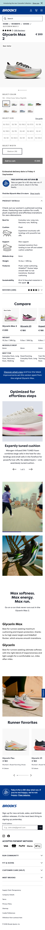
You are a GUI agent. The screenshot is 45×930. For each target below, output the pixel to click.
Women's (15, 24)
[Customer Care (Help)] (22, 870)
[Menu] (41, 10)
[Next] (31, 469)
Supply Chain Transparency (11, 890)
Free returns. (24, 795)
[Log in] (31, 10)
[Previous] (14, 469)
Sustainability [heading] (8, 280)
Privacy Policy (7, 904)
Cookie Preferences (8, 913)
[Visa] (5, 846)
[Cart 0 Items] (36, 10)
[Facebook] (8, 836)
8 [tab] (25, 775)
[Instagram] (3, 836)
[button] (22, 64)
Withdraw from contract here (12, 917)
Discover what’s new (13, 372)
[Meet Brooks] (22, 877)
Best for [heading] (5, 220)
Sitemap (5, 908)
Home (5, 24)
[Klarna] (29, 846)
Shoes (26, 24)
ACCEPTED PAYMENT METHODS (17, 841)
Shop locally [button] (35, 193)
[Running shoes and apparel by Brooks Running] (9, 10)
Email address (7, 823)
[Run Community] (22, 855)
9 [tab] (26, 775)
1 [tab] (17, 775)
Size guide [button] (39, 118)
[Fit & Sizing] (22, 862)
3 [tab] (19, 775)
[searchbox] (24, 18)
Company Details (8, 895)
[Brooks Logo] (22, 806)
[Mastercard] (13, 846)
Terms (4, 899)
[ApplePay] (37, 846)
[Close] (42, 3)
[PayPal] (21, 846)
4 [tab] (20, 775)
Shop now (36, 3)
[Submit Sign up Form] (40, 827)
